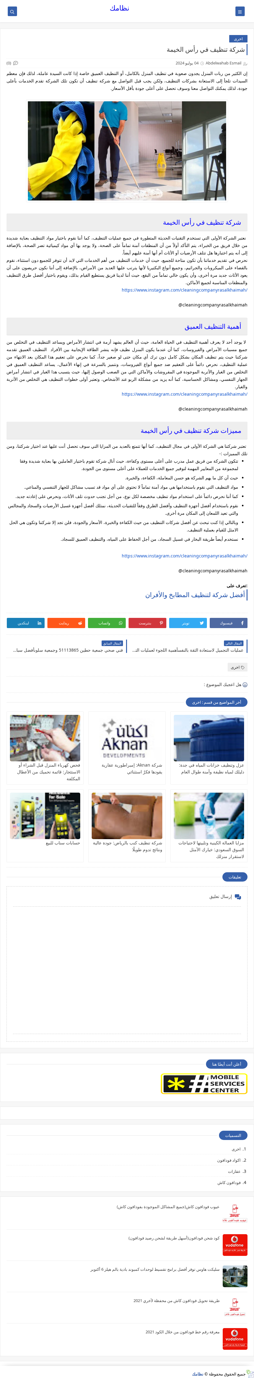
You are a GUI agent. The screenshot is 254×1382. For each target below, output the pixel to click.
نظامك (119, 8)
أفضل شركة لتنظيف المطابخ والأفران (195, 594)
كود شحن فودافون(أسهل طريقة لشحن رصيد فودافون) (174, 1238)
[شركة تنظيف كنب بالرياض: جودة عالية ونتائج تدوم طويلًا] (127, 816)
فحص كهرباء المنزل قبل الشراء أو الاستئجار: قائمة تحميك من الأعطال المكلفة (48, 771)
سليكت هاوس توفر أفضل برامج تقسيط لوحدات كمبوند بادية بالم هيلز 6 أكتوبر (155, 1269)
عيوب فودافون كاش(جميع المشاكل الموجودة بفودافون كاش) (168, 1206)
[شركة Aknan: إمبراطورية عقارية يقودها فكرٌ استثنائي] (127, 738)
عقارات (234, 1171)
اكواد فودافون (229, 1160)
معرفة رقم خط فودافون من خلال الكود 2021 (183, 1332)
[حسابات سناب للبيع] (45, 816)
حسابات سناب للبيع (63, 843)
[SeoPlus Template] (250, 1374)
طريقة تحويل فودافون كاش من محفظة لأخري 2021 (177, 1300)
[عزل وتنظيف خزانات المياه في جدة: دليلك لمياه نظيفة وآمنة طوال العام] (209, 738)
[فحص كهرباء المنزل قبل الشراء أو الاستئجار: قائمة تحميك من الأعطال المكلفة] (45, 738)
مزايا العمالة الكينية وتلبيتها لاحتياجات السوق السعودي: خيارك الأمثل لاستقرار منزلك (211, 849)
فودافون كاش (229, 1182)
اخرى (238, 39)
